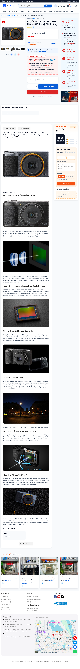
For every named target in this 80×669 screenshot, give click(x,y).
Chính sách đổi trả (5, 604)
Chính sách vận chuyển (7, 610)
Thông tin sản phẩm (10, 128)
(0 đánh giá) (36, 27)
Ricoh (13, 15)
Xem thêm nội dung (25, 543)
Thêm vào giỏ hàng (48, 86)
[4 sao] (72, 152)
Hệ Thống (63, 1)
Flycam (22, 11)
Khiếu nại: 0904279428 (33, 610)
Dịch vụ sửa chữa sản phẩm (34, 599)
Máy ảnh (28, 11)
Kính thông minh (58, 11)
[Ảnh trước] (3, 31)
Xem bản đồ (8, 580)
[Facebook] (55, 596)
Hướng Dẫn (69, 1)
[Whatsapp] (75, 651)
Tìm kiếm (48, 6)
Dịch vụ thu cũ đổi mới (32, 596)
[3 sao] (70, 152)
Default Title (40, 79)
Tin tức (72, 11)
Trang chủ (4, 11)
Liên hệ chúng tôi (31, 602)
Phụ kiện (65, 11)
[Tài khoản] (76, 6)
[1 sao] (66, 152)
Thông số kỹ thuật (24, 128)
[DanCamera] (9, 6)
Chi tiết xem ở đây (53, 60)
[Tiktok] (62, 596)
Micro (45, 11)
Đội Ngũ (75, 1)
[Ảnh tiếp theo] (6, 31)
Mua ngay (42, 91)
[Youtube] (58, 596)
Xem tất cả (74, 108)
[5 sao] (74, 152)
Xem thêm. (53, 43)
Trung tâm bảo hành (6, 599)
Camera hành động (13, 11)
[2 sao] (68, 152)
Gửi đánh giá (66, 183)
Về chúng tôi (4, 596)
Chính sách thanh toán (6, 607)
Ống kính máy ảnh (37, 11)
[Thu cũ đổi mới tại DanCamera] (69, 96)
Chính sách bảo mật (6, 602)
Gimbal (50, 11)
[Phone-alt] (75, 638)
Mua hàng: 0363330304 (33, 608)
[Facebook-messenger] (75, 642)
